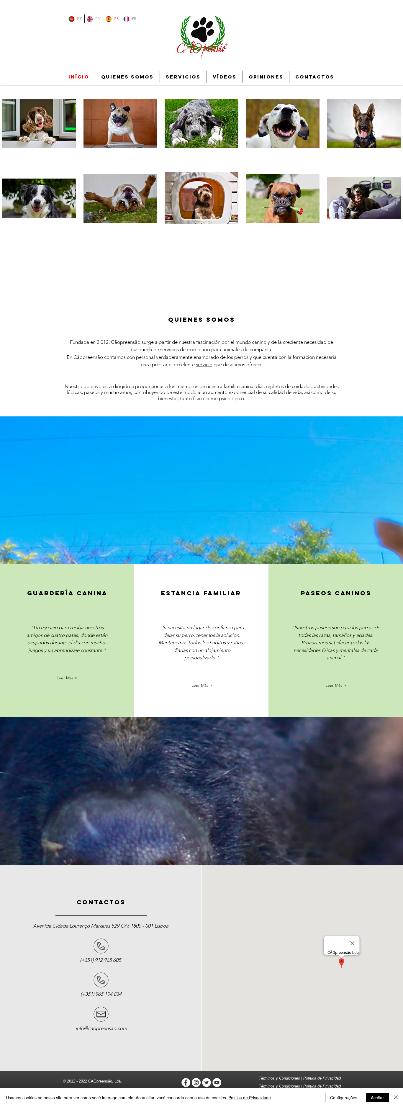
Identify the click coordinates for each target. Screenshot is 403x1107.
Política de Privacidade (249, 1098)
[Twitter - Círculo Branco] (206, 1082)
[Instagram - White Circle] (196, 1082)
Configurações (343, 1098)
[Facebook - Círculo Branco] (185, 1082)
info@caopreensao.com (101, 1028)
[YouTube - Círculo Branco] (216, 1082)
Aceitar (377, 1098)
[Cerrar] (395, 1097)
